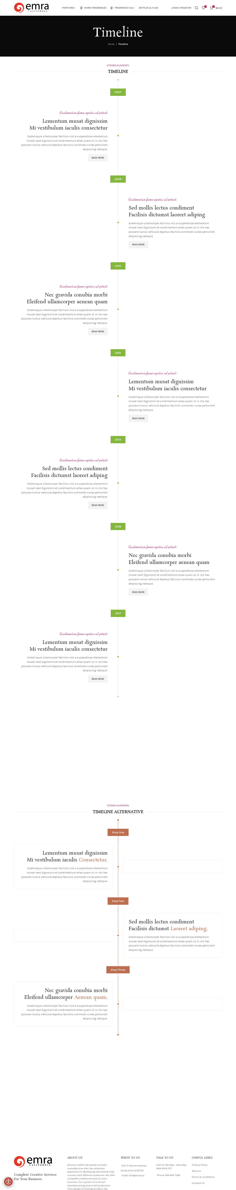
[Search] (196, 7)
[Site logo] (31, 7)
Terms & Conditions (203, 1177)
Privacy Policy (200, 1164)
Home (111, 44)
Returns (196, 1171)
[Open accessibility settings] (8, 1182)
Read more (98, 157)
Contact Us (198, 1183)
